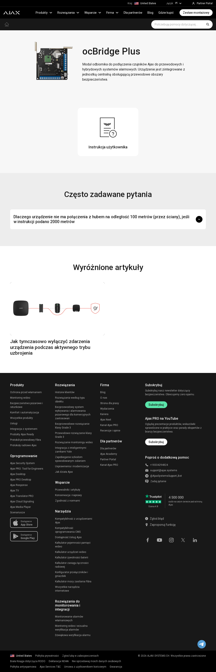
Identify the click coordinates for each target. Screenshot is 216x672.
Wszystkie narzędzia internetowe (67, 589)
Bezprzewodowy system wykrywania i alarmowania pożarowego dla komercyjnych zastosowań (72, 413)
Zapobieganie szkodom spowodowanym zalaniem (70, 459)
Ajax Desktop (17, 474)
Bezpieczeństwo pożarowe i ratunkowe (26, 405)
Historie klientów (64, 392)
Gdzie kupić (166, 12)
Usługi (14, 423)
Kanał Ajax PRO (109, 425)
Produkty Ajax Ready (22, 434)
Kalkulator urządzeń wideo (70, 552)
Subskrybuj (156, 404)
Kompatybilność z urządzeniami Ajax (73, 520)
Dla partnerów (133, 12)
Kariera (104, 414)
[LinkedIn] (194, 540)
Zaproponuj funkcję (163, 524)
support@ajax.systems (163, 470)
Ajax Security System (22, 463)
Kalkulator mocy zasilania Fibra (73, 581)
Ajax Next (105, 419)
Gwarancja (116, 666)
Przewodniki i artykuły (67, 489)
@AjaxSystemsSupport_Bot (166, 475)
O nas (103, 397)
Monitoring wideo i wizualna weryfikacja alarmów (71, 627)
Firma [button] (110, 12)
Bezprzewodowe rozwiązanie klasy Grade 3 (72, 425)
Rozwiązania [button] (66, 12)
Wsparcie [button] (90, 12)
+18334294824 (159, 464)
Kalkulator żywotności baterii (71, 557)
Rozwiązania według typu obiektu (70, 399)
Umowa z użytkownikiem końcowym (85, 666)
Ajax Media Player (20, 507)
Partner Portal (108, 459)
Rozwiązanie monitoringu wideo (74, 442)
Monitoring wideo (20, 397)
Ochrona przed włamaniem (26, 392)
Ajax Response (19, 485)
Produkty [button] (42, 12)
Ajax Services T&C (50, 666)
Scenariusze (17, 512)
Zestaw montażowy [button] (196, 12)
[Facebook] (147, 540)
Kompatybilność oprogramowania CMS (68, 530)
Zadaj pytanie (158, 481)
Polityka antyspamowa (23, 666)
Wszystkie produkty (21, 418)
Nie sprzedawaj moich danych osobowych (96, 661)
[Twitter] (183, 540)
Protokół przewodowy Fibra (25, 439)
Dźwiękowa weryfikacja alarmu (72, 635)
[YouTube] (159, 540)
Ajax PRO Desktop (20, 479)
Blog (150, 12)
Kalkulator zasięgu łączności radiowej (72, 565)
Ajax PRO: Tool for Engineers (26, 468)
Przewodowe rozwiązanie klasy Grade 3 (73, 435)
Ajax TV (14, 490)
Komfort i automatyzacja (24, 412)
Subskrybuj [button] (156, 442)
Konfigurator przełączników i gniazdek (71, 574)
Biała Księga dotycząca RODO (27, 661)
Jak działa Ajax (64, 471)
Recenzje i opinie (110, 430)
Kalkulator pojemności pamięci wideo (72, 544)
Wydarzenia (107, 408)
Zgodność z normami (67, 500)
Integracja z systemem (23, 428)
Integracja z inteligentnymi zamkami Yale (70, 449)
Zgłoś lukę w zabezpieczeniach (80, 655)
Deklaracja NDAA (59, 661)
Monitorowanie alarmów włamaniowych (69, 618)
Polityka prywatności (47, 655)
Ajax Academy (108, 453)
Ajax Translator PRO (22, 496)
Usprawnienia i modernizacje (72, 466)
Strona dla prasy (109, 403)
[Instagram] (171, 540)
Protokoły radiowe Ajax (23, 445)
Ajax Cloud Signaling (22, 501)
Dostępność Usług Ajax (68, 537)
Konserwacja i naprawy (68, 495)
